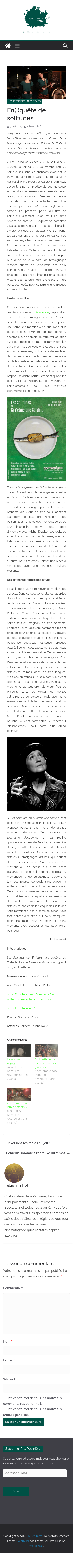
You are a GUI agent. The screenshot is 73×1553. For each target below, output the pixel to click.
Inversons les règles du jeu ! (29, 1143)
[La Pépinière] (7, 45)
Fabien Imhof (34, 126)
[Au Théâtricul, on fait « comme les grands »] (46, 1050)
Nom (7, 1342)
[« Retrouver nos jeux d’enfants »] (19, 1094)
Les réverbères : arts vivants (25, 101)
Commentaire (14, 1288)
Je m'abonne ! (16, 1491)
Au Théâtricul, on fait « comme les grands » (45, 1063)
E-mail (9, 1360)
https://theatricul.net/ (21, 1008)
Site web (9, 1379)
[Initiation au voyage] (19, 1050)
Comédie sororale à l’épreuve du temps (35, 1153)
